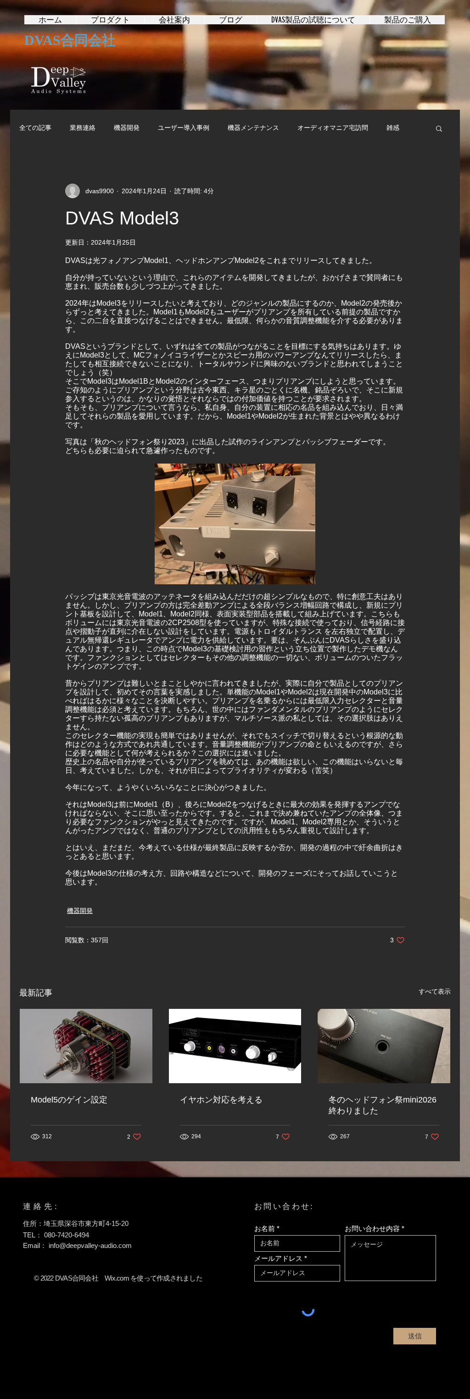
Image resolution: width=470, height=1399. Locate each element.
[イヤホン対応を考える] (235, 1046)
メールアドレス (278, 1258)
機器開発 (127, 127)
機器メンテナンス (253, 127)
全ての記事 (35, 127)
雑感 (392, 127)
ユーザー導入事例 (183, 127)
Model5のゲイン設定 (69, 1099)
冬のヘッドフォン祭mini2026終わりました (382, 1105)
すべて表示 (435, 991)
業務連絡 (82, 127)
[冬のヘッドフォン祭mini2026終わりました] (384, 1046)
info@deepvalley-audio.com (90, 1245)
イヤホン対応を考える (221, 1099)
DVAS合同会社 (70, 40)
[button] (439, 128)
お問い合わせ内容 (372, 1228)
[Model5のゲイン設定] (86, 1046)
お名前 (264, 1228)
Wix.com (117, 1278)
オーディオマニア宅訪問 (332, 127)
